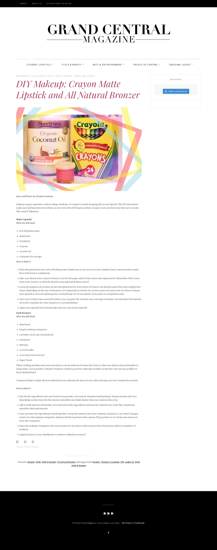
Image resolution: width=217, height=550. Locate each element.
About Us (36, 3)
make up (129, 462)
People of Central (145, 64)
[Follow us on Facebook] (105, 513)
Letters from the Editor (59, 3)
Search (23, 3)
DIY (122, 462)
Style (49, 76)
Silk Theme (127, 523)
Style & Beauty (72, 64)
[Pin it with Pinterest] (35, 443)
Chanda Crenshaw (110, 462)
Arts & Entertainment (107, 64)
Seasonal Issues (179, 64)
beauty (96, 462)
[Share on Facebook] (19, 443)
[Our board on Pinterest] (112, 513)
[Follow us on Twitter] (108, 513)
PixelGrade (139, 523)
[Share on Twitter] (27, 443)
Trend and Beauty (84, 76)
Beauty (41, 76)
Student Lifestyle (39, 64)
